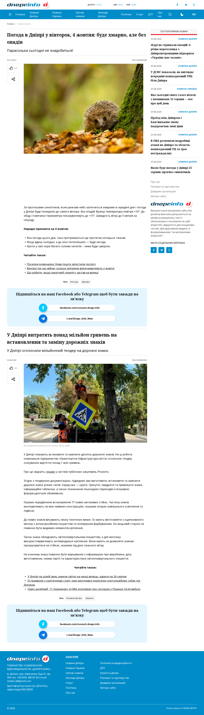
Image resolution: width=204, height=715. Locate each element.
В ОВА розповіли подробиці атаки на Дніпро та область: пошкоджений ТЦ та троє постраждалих (170, 147)
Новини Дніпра (34, 14)
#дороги (90, 598)
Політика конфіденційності (116, 663)
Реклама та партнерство (165, 186)
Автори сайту (158, 196)
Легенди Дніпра (103, 14)
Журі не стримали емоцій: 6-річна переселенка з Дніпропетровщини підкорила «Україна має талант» (172, 51)
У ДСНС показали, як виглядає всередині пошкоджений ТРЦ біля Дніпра (172, 76)
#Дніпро (86, 282)
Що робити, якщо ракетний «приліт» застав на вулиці (62, 272)
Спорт (139, 14)
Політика (126, 14)
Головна (20, 14)
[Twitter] (194, 5)
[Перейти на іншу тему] (182, 14)
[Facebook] (177, 5)
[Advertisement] (85, 179)
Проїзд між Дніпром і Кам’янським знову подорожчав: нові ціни (167, 122)
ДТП (150, 14)
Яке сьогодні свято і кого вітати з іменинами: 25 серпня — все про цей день (173, 99)
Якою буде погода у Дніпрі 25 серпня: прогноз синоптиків (171, 170)
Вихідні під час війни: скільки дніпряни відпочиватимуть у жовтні (70, 268)
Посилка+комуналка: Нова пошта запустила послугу (61, 264)
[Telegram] (186, 5)
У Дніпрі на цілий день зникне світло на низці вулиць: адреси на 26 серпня (77, 576)
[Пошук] (170, 14)
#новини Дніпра (74, 598)
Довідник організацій (163, 191)
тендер (50, 471)
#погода (74, 282)
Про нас (160, 14)
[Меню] (10, 14)
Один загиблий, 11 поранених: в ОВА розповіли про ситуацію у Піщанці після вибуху (84, 589)
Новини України (56, 14)
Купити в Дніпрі (109, 673)
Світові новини (80, 14)
